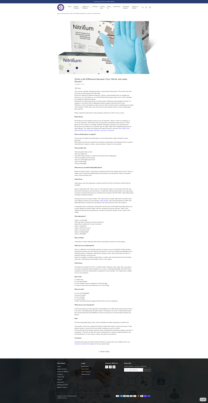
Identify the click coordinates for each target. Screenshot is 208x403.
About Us (60, 379)
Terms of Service (86, 371)
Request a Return (62, 387)
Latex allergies (104, 200)
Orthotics (60, 374)
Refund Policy (85, 366)
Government (60, 382)
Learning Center (65, 13)
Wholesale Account (62, 384)
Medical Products (62, 369)
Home (58, 13)
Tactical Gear (60, 376)
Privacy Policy (85, 369)
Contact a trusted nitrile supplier (84, 344)
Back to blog (105, 351)
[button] (143, 7)
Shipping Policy (85, 374)
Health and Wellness (63, 371)
